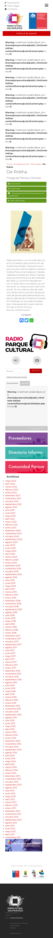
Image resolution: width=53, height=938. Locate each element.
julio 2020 (10, 545)
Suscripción (13, 3)
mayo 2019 (10, 586)
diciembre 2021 (12, 495)
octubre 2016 (11, 677)
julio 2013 (10, 790)
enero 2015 (10, 738)
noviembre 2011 (13, 837)
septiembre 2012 (13, 820)
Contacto (12, 9)
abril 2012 (10, 834)
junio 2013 (10, 793)
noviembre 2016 (13, 674)
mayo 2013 (10, 796)
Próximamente (12, 383)
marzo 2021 (11, 522)
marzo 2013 (11, 802)
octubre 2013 (11, 782)
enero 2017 (10, 668)
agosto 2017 (11, 647)
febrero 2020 (11, 560)
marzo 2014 (11, 767)
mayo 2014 (10, 761)
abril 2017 (10, 659)
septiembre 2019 (13, 574)
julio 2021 (10, 510)
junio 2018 (10, 618)
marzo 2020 (11, 557)
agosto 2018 (11, 612)
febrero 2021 (11, 525)
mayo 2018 (10, 621)
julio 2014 (10, 755)
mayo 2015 (10, 726)
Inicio (9, 164)
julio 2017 (10, 650)
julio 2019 (10, 580)
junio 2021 (10, 513)
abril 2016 (10, 694)
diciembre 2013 (12, 776)
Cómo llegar (13, 6)
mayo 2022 (10, 481)
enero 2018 (10, 633)
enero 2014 (10, 773)
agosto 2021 (11, 507)
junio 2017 (10, 653)
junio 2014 (10, 758)
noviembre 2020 (13, 533)
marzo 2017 (11, 662)
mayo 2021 (10, 516)
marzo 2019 (11, 592)
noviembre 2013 (13, 779)
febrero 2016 (11, 700)
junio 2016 (10, 688)
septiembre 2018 (13, 609)
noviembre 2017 (13, 639)
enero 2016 (10, 703)
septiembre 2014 (13, 750)
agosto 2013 (11, 788)
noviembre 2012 (13, 814)
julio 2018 (10, 615)
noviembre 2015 (13, 709)
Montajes (36, 164)
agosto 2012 (11, 823)
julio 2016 (9, 685)
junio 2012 (10, 828)
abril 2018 (10, 624)
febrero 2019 (11, 595)
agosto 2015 (11, 717)
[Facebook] (21, 320)
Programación (21, 164)
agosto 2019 (11, 577)
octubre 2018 (12, 606)
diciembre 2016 (12, 671)
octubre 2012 (11, 817)
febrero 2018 (11, 630)
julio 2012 (10, 826)
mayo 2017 (10, 656)
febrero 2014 (11, 770)
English (13, 928)
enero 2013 (10, 808)
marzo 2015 (11, 732)
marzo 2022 (11, 487)
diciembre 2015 (12, 706)
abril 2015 (10, 729)
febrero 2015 (11, 735)
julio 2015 (9, 720)
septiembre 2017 (13, 644)
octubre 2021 (11, 501)
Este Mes (24, 383)
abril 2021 (10, 519)
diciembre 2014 (12, 741)
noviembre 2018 (13, 603)
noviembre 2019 (13, 568)
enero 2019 (10, 598)
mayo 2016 (10, 691)
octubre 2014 (11, 747)
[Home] (26, 21)
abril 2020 (10, 554)
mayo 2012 (10, 831)
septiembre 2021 (13, 504)
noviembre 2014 (13, 744)
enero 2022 (11, 492)
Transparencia (15, 933)
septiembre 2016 (13, 679)
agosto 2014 (11, 752)
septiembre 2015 (13, 715)
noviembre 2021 (13, 498)
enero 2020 (11, 563)
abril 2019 (10, 589)
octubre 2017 (11, 641)
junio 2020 (10, 548)
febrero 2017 (11, 665)
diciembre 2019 (12, 566)
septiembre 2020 (13, 539)
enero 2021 (10, 528)
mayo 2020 (10, 551)
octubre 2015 (11, 712)
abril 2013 (10, 799)
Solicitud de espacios (26, 33)
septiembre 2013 (13, 785)
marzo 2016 (11, 697)
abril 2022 (10, 484)
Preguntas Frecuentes (19, 923)
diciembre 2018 (12, 601)
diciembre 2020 (13, 530)
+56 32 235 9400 (16, 918)
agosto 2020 (11, 542)
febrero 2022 (11, 490)
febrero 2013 (11, 805)
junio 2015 (10, 723)
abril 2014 (10, 764)
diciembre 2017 (12, 636)
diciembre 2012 (12, 811)
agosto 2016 (11, 682)
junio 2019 (10, 583)
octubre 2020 (12, 536)
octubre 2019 (11, 571)
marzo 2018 (11, 627)
